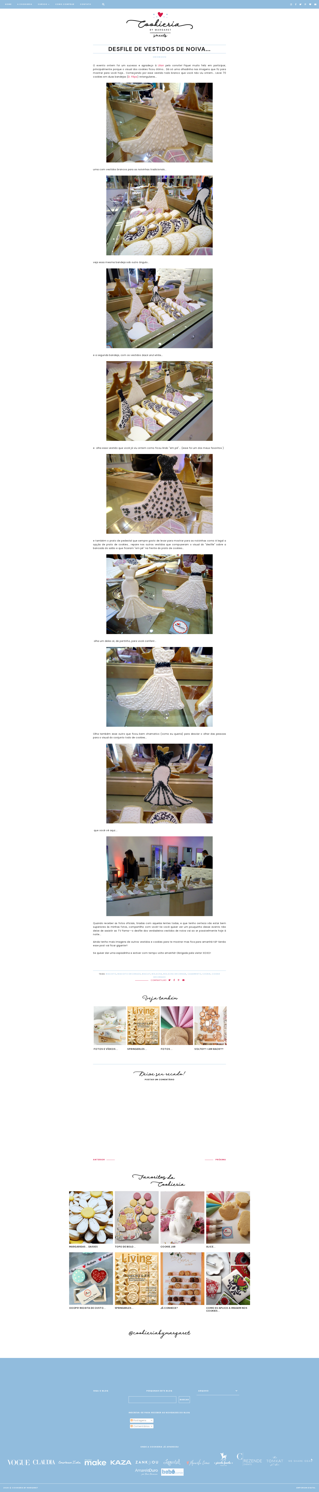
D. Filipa (132, 76)
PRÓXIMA (220, 1159)
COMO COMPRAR (64, 4)
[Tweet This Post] (169, 980)
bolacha (157, 974)
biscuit (146, 974)
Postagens (139, 1420)
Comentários (141, 1426)
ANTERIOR (99, 1159)
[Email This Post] (183, 980)
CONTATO (85, 4)
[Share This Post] (174, 980)
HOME (8, 4)
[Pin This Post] (178, 980)
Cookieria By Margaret (25, 1488)
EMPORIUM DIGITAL (306, 1488)
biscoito (111, 974)
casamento (194, 974)
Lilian (161, 65)
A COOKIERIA (24, 4)
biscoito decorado (129, 974)
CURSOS (42, 4)
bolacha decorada (174, 974)
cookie (206, 974)
